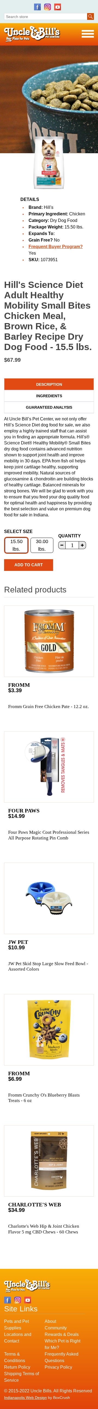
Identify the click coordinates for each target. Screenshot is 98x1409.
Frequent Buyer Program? (56, 246)
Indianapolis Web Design (25, 1397)
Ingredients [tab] (49, 396)
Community (56, 1328)
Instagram (47, 7)
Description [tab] (49, 384)
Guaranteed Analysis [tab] (49, 407)
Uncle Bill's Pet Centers (32, 34)
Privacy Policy (58, 1367)
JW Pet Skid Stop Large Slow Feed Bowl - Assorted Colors (48, 966)
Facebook (37, 7)
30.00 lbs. (42, 545)
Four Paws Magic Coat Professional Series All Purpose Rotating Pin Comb (48, 835)
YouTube (57, 7)
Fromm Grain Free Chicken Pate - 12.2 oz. (48, 706)
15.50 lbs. (16, 545)
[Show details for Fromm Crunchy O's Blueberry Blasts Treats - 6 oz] (49, 1029)
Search (90, 16)
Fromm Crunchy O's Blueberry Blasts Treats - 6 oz (44, 1097)
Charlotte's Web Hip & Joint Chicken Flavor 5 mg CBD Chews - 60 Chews (43, 1229)
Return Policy (17, 1367)
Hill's (48, 207)
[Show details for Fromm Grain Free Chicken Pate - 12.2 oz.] (49, 641)
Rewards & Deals (62, 1334)
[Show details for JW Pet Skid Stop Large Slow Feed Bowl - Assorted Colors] (49, 898)
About (50, 1321)
